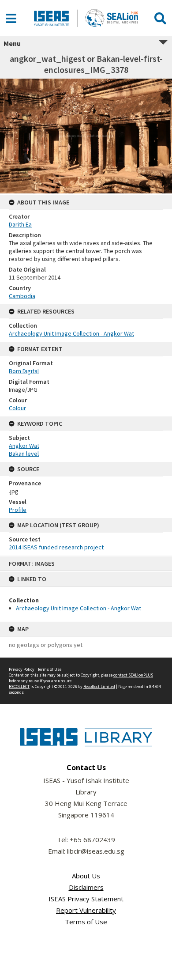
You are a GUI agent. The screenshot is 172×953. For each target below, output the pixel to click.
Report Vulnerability (86, 910)
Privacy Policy (21, 669)
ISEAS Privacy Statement (86, 898)
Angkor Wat (24, 446)
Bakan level (24, 454)
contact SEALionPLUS (133, 675)
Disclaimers (86, 887)
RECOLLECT (19, 686)
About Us (86, 875)
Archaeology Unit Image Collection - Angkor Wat (78, 608)
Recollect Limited (99, 686)
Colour (17, 408)
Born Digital (24, 371)
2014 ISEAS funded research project (56, 547)
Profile (17, 510)
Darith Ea (20, 224)
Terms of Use (49, 669)
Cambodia (22, 296)
